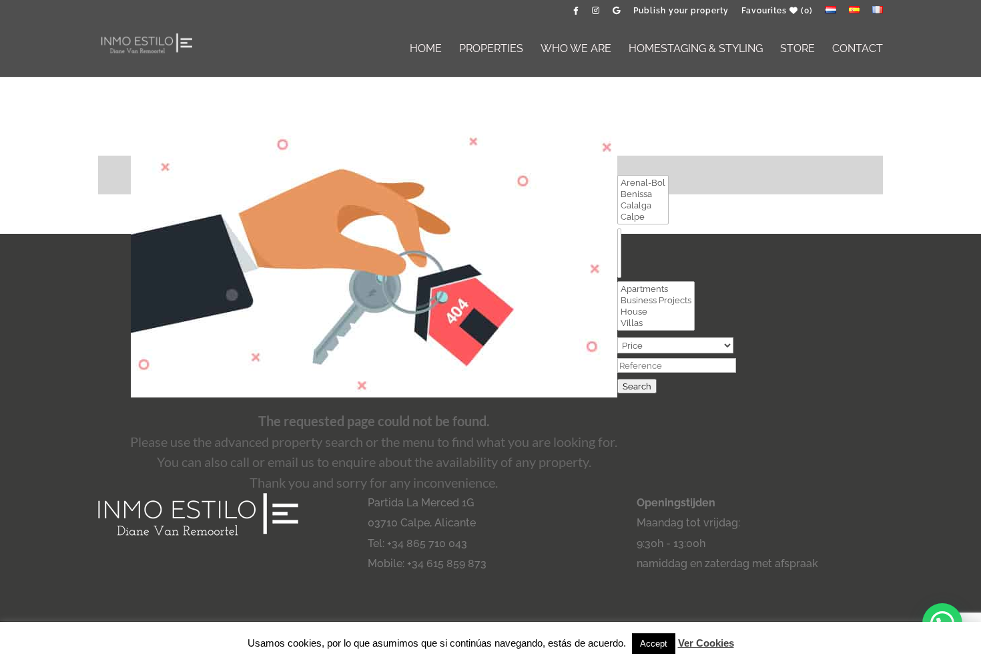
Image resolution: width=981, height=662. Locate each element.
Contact (857, 49)
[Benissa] (643, 194)
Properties (491, 49)
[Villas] (656, 323)
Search (637, 386)
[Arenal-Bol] (643, 182)
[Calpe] (643, 216)
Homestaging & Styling (696, 49)
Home (426, 49)
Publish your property (681, 11)
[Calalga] (643, 205)
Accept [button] (653, 644)
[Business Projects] (656, 300)
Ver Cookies (706, 643)
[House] (656, 311)
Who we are (576, 49)
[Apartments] (656, 289)
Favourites (777, 11)
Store (797, 49)
